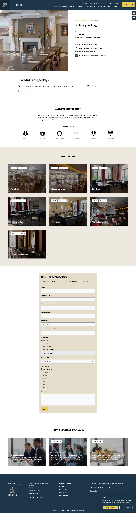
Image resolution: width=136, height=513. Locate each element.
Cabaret (45, 387)
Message (44, 392)
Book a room (128, 5)
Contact (117, 6)
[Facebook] (30, 497)
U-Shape (45, 375)
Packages (63, 6)
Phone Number (46, 304)
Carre (44, 384)
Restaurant (81, 6)
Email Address (46, 312)
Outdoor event (47, 346)
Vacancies (84, 3)
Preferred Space (47, 358)
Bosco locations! (106, 487)
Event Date (45, 320)
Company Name (46, 295)
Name (43, 287)
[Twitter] (33, 497)
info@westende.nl (94, 3)
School (45, 378)
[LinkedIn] (37, 497)
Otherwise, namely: (48, 349)
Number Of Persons (48, 329)
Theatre (45, 372)
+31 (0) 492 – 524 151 (107, 3)
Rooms (56, 6)
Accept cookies (110, 507)
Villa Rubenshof (65, 483)
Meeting (45, 340)
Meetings (62, 492)
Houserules (93, 491)
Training (45, 343)
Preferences (126, 507)
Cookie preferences (79, 510)
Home (77, 20)
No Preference (47, 369)
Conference (91, 6)
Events (99, 6)
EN (118, 3)
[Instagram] (41, 497)
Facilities (72, 6)
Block (44, 381)
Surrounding (107, 6)
